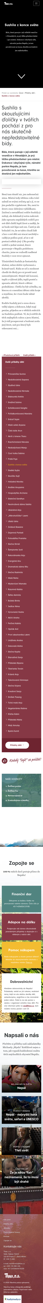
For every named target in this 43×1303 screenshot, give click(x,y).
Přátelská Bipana (15, 663)
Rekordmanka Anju (16, 555)
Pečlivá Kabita (14, 623)
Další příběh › (29, 355)
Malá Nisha (12, 578)
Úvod (21, 93)
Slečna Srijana (14, 685)
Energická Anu (14, 561)
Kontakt (6, 1236)
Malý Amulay (13, 725)
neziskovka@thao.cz (17, 1264)
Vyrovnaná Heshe (15, 612)
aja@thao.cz (28, 1006)
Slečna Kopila (13, 651)
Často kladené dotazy (12, 1232)
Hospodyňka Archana (17, 493)
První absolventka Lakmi (18, 634)
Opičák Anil (12, 629)
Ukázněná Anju (14, 510)
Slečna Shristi (13, 544)
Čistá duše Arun (14, 430)
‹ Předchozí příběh (11, 355)
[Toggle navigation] (36, 3)
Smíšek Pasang (14, 697)
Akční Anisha (13, 617)
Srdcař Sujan (13, 419)
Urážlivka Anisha (15, 640)
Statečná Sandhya (15, 498)
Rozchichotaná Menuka (18, 442)
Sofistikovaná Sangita (17, 408)
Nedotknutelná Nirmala (18, 391)
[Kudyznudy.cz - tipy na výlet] (13, 1299)
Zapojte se (8, 1240)
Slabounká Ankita (15, 396)
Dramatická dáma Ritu (17, 566)
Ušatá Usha (12, 521)
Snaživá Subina (14, 402)
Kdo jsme (7, 1220)
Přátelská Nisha (14, 719)
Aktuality (7, 1228)
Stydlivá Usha (13, 385)
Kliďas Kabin (13, 714)
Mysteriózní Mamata (16, 583)
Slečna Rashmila (15, 572)
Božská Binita (13, 600)
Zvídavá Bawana (15, 527)
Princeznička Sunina (16, 374)
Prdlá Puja (12, 459)
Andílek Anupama (15, 487)
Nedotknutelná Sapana (18, 379)
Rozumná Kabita (14, 589)
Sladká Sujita (13, 470)
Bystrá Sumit (13, 731)
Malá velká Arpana (16, 425)
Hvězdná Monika (15, 481)
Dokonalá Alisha (15, 646)
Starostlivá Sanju (15, 657)
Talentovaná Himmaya (17, 680)
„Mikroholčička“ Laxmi (17, 515)
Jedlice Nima (13, 606)
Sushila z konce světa (11, 96)
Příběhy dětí (30, 93)
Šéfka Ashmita (14, 595)
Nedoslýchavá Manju (17, 447)
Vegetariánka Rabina (17, 708)
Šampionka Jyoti (15, 549)
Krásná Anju (13, 674)
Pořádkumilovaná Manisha (19, 413)
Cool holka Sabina (15, 453)
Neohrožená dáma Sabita (19, 504)
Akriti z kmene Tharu (16, 436)
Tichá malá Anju (14, 702)
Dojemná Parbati (15, 532)
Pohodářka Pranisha (16, 538)
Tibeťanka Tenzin (15, 668)
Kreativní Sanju (14, 691)
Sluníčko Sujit (13, 476)
